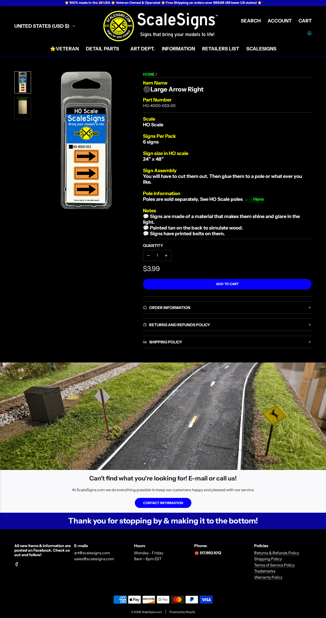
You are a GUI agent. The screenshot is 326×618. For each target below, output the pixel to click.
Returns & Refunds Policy (276, 552)
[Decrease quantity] (148, 255)
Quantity (153, 245)
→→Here (254, 199)
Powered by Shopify (182, 612)
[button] (38, 140)
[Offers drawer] (309, 32)
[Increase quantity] (166, 255)
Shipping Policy (268, 558)
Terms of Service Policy (274, 565)
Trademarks (264, 571)
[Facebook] (16, 564)
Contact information (163, 503)
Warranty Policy (268, 577)
